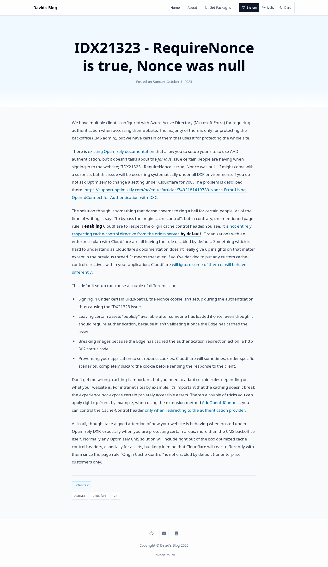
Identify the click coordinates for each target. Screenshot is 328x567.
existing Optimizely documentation (121, 151)
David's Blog (45, 7)
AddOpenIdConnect (221, 402)
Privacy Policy (164, 555)
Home (175, 7)
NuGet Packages (218, 7)
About (192, 7)
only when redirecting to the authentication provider (195, 410)
